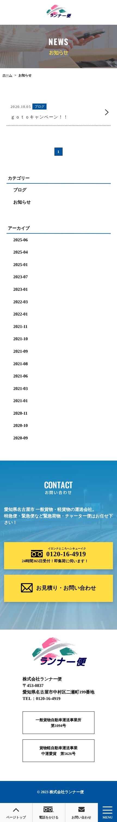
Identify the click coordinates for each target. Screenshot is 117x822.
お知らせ (22, 202)
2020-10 (20, 425)
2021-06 (20, 376)
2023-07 (20, 276)
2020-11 (20, 413)
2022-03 (20, 301)
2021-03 (20, 388)
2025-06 (20, 239)
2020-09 (20, 438)
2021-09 (20, 351)
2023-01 (20, 289)
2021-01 (20, 400)
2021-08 (20, 363)
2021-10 (20, 338)
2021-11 (20, 326)
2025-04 (20, 252)
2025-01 (20, 264)
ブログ (19, 189)
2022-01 (20, 314)
